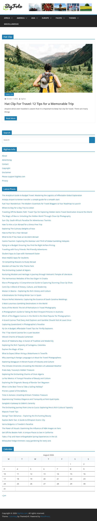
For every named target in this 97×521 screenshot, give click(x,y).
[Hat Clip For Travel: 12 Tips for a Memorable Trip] (48, 68)
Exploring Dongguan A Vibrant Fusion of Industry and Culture (28, 362)
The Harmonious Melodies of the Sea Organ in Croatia (25, 278)
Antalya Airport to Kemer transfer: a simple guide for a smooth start (30, 199)
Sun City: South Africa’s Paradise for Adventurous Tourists (26, 220)
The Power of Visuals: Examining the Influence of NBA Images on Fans (31, 428)
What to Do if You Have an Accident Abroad (20, 237)
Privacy (5, 181)
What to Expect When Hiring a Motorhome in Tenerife (24, 353)
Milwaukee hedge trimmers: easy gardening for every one (26, 441)
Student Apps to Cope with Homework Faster (21, 253)
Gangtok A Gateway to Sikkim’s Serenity (18, 403)
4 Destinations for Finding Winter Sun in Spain (21, 295)
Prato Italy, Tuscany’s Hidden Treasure (18, 370)
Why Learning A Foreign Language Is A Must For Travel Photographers (31, 357)
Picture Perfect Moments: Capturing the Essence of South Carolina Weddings (34, 299)
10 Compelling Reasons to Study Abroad (19, 262)
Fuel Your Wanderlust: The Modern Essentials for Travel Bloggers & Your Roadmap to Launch (41, 203)
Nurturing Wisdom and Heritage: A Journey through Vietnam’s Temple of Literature (37, 274)
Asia (33, 18)
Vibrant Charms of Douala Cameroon (17, 337)
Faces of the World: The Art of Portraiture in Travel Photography (29, 307)
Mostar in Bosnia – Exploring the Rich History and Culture (26, 291)
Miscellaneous (11, 24)
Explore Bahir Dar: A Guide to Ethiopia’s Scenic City (23, 420)
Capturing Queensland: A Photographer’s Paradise (23, 324)
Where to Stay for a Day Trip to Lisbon (18, 208)
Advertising (7, 160)
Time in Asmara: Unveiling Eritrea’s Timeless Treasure (25, 395)
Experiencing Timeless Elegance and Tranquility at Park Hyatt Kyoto (30, 399)
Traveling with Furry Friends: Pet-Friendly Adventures (24, 249)
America (21, 18)
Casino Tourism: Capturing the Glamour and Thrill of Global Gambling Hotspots (35, 241)
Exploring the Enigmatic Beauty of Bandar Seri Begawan (25, 382)
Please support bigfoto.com (13, 176)
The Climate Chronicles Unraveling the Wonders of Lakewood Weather (31, 366)
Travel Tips (9, 94)
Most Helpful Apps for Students (15, 258)
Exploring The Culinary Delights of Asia (18, 228)
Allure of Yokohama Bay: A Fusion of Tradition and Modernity (28, 341)
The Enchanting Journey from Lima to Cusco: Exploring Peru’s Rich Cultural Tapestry (37, 407)
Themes (72, 18)
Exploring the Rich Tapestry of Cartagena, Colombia (24, 345)
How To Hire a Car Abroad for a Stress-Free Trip (22, 224)
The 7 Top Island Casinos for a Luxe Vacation (21, 332)
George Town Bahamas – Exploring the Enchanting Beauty (26, 416)
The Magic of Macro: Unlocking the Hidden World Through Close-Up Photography (36, 216)
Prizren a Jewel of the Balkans (14, 391)
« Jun (4, 495)
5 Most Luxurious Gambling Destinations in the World (24, 303)
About (4, 156)
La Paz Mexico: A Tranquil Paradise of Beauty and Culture (26, 378)
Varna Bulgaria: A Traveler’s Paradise (17, 424)
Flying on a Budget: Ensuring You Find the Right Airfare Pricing (28, 245)
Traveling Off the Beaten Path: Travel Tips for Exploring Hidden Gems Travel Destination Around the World (47, 212)
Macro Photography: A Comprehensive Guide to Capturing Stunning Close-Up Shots (37, 282)
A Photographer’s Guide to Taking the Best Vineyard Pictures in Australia (32, 312)
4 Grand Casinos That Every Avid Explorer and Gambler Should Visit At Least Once (36, 320)
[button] (11, 18)
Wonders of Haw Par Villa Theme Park (18, 266)
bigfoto (23, 99)
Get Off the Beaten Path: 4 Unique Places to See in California (27, 432)
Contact (5, 164)
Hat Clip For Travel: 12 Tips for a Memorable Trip (39, 104)
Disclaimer (6, 172)
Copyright (6, 168)
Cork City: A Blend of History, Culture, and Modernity (24, 287)
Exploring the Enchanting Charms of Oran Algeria (23, 374)
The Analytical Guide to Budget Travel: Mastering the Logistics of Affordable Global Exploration (42, 195)
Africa (7, 18)
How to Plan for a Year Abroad (15, 233)
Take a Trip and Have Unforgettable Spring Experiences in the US (29, 436)
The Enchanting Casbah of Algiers (16, 270)
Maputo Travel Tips (10, 411)
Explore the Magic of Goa (12, 349)
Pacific (59, 18)
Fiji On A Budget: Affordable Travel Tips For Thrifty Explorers (27, 328)
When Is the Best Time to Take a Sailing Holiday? (22, 386)
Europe (45, 18)
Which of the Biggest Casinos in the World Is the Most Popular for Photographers (36, 316)
